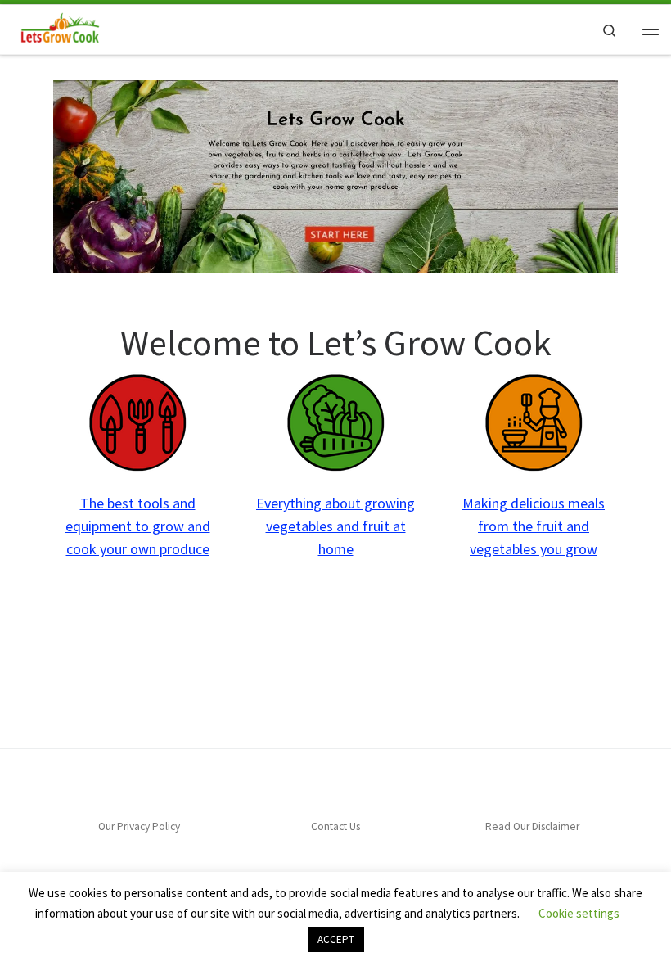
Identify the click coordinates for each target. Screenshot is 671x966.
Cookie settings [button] (578, 913)
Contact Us (335, 826)
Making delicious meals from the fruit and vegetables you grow (533, 526)
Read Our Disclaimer (532, 826)
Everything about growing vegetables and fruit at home (335, 526)
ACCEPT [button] (335, 939)
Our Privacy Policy (139, 826)
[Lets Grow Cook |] (58, 27)
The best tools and (138, 503)
